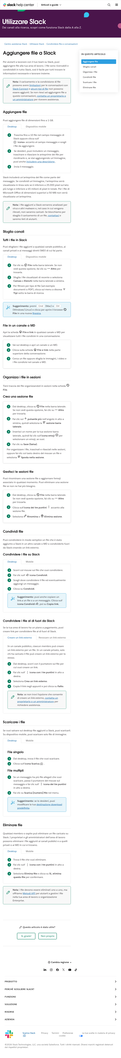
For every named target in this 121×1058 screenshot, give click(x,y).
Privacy (44, 1033)
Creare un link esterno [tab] (20, 637)
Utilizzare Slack (37, 44)
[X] (63, 970)
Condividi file (89, 77)
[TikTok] (76, 970)
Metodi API (29, 893)
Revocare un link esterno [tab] (52, 637)
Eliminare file (89, 87)
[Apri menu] (116, 4)
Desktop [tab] (12, 126)
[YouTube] (69, 970)
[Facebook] (57, 970)
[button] (26, 936)
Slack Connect (20, 88)
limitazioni (35, 85)
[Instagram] (51, 970)
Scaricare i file (90, 82)
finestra (36, 313)
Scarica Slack (29, 1033)
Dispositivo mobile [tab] (36, 126)
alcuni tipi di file (39, 88)
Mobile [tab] (29, 561)
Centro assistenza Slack (15, 44)
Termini (55, 1033)
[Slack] (11, 1034)
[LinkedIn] (45, 970)
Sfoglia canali (89, 66)
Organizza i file (90, 72)
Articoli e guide (49, 4)
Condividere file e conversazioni (62, 44)
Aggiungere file (90, 61)
